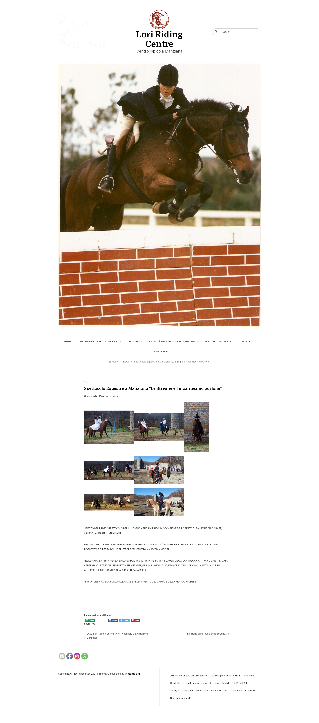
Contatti (245, 341)
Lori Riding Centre (159, 39)
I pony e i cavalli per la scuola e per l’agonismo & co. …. (200, 690)
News (87, 382)
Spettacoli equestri (218, 341)
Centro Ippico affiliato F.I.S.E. (98, 341)
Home (67, 341)
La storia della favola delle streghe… (207, 633)
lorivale (93, 396)
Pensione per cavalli (244, 690)
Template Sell (132, 673)
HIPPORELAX (161, 351)
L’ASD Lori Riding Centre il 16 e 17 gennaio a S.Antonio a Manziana (117, 636)
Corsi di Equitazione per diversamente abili (206, 683)
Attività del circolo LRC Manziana (172, 341)
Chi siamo (133, 341)
